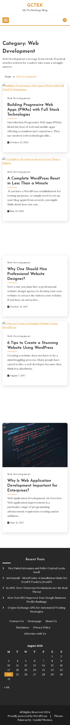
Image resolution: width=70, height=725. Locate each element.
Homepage (35, 621)
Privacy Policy (41, 627)
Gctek (35, 5)
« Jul (6, 687)
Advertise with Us (35, 633)
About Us (51, 621)
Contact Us (16, 621)
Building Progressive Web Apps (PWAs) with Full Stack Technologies (33, 110)
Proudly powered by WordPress (28, 716)
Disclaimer (22, 627)
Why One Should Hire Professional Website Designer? (27, 274)
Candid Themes (42, 719)
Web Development (19, 98)
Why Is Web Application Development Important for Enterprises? (32, 485)
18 (17, 669)
